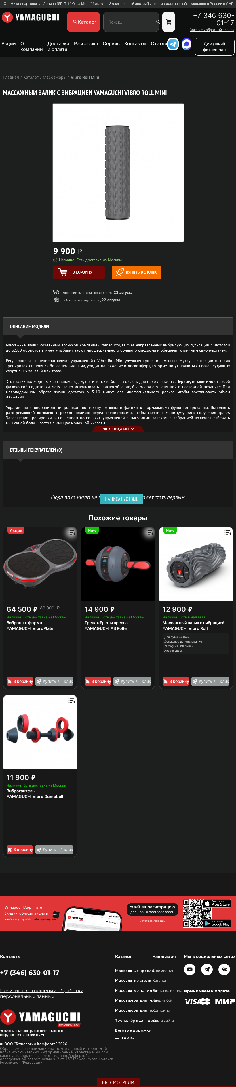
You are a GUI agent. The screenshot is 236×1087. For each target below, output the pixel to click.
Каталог (159, 980)
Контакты (135, 43)
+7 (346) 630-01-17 (29, 973)
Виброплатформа (24, 622)
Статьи (159, 43)
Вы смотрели (118, 1082)
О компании (31, 46)
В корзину (23, 681)
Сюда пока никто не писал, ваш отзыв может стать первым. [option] (118, 497)
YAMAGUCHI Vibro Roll (185, 628)
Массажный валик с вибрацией (193, 622)
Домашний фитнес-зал (214, 46)
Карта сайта (163, 1020)
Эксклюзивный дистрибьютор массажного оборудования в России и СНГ (171, 4)
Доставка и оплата (58, 46)
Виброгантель (21, 790)
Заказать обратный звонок (212, 30)
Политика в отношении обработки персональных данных (41, 993)
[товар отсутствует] (168, 22)
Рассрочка (86, 43)
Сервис (111, 43)
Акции (8, 43)
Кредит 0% (162, 1000)
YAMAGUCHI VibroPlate (30, 628)
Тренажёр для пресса (106, 622)
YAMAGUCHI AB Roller (106, 628)
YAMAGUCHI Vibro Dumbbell (35, 796)
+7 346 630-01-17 (213, 19)
